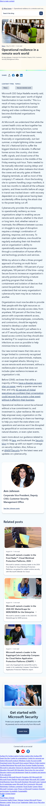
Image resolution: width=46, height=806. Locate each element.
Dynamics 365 (27, 777)
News (3, 46)
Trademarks (24, 802)
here (14, 440)
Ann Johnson (7, 57)
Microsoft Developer (22, 782)
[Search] (41, 13)
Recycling (41, 802)
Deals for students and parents (35, 772)
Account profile (36, 761)
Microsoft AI (4, 777)
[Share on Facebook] (13, 75)
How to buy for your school (34, 770)
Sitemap (20, 800)
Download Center (6, 763)
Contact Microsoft (30, 800)
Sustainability (22, 791)
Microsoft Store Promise (23, 765)
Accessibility (13, 791)
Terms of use (16, 802)
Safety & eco (33, 802)
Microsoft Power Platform (9, 779)
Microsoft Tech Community (26, 784)
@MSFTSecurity (12, 450)
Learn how (23, 731)
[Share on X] (17, 75)
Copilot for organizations (18, 758)
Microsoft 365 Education (15, 770)
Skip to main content (7, 1)
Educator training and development (12, 772)
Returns (32, 763)
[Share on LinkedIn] (21, 75)
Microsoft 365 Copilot (37, 779)
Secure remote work (24, 88)
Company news (12, 789)
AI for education (5, 775)
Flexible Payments (38, 765)
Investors (35, 789)
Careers (35, 786)
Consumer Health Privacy (8, 800)
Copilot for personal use (36, 758)
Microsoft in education (8, 768)
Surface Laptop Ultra (26, 756)
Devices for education (23, 768)
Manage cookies (5, 802)
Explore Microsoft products (9, 761)
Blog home (8, 8)
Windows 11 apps (24, 761)
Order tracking (40, 763)
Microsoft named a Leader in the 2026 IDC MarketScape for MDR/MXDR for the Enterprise (21, 609)
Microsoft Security (15, 777)
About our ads (5, 805)
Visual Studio (27, 786)
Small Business (5, 782)
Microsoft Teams (23, 779)
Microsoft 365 (37, 777)
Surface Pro (4, 756)
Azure (12, 782)
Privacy (39, 800)
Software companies (16, 786)
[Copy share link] (9, 75)
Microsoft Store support (20, 763)
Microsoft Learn (34, 782)
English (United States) (7, 793)
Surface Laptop (13, 756)
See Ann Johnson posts (12, 508)
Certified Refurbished (7, 765)
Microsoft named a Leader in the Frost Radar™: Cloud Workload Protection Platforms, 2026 (21, 558)
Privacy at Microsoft (25, 789)
